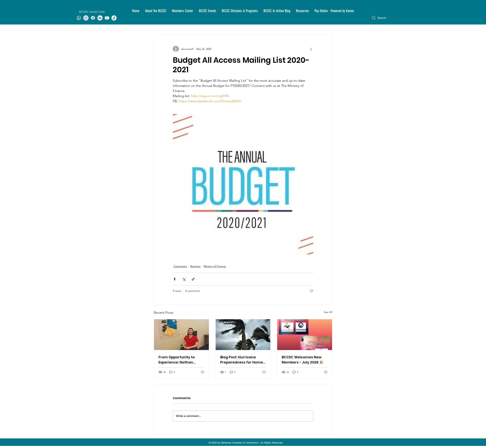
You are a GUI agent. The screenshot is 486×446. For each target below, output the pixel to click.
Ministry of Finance (215, 266)
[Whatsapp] (78, 17)
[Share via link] (193, 279)
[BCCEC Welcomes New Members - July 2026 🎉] (304, 334)
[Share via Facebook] (174, 279)
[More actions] (311, 49)
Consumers (180, 266)
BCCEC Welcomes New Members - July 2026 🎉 (302, 360)
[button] (155, 11)
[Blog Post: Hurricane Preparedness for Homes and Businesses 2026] (243, 334)
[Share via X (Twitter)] (184, 279)
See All (328, 312)
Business (195, 266)
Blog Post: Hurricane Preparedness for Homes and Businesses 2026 (242, 360)
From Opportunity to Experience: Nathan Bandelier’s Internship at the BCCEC (180, 360)
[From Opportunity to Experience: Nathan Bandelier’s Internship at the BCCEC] (181, 334)
